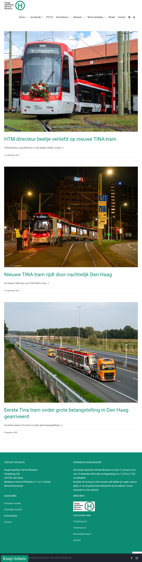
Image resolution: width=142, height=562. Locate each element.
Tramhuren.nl (79, 527)
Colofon (77, 540)
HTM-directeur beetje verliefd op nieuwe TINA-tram (60, 139)
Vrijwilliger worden (13, 509)
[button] (134, 17)
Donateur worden (12, 503)
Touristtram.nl (80, 521)
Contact (8, 522)
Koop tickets (14, 558)
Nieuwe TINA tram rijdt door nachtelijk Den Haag (58, 274)
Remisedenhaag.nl (82, 534)
